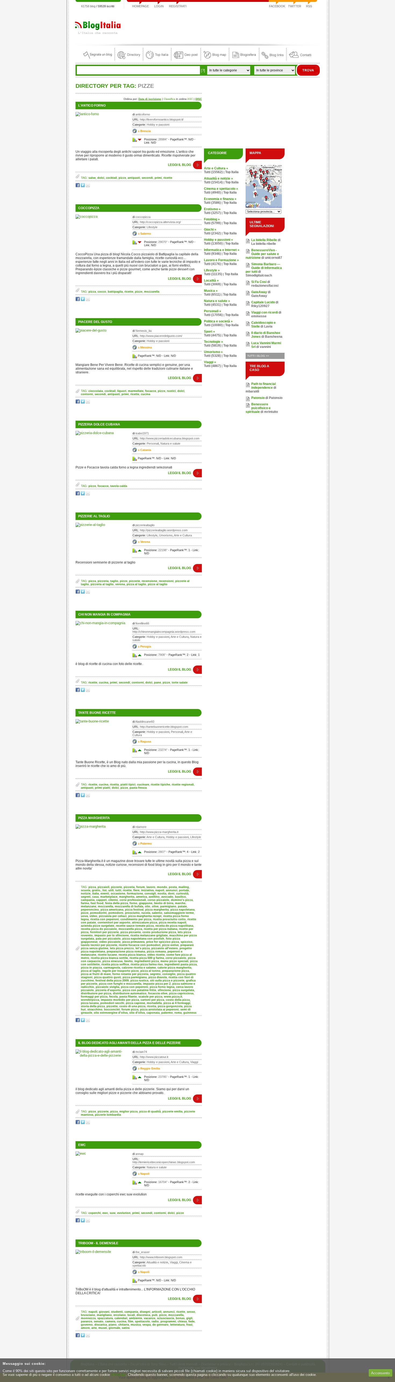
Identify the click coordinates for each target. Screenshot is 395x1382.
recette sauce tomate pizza (135, 925)
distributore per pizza (96, 993)
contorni (87, 394)
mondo (162, 887)
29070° (162, 241)
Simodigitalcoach (259, 275)
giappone (145, 903)
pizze (122, 177)
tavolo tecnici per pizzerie (99, 945)
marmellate (135, 390)
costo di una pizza (132, 1006)
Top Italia (232, 172)
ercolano (119, 1314)
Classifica (169, 98)
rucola (145, 912)
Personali (153, 443)
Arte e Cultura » (216, 168)
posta (173, 887)
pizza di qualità (150, 1111)
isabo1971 (142, 433)
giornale (114, 1327)
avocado (167, 896)
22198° (162, 550)
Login (159, 6)
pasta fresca (138, 787)
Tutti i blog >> (258, 355)
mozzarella (151, 291)
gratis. (96, 890)
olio (147, 906)
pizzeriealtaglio (145, 525)
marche (180, 903)
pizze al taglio (157, 584)
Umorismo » (213, 352)
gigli (189, 1318)
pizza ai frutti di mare (96, 974)
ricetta (114, 784)
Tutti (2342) (212, 233)
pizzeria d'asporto (108, 990)
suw (113, 1212)
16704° (162, 1182)
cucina (145, 394)
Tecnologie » (213, 342)
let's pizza (142, 948)
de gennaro (160, 1324)
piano (113, 1324)
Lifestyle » (212, 270)
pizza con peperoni (134, 986)
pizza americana (111, 909)
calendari (120, 1318)
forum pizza (129, 1009)
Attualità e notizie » (218, 178)
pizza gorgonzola (170, 1006)
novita (161, 893)
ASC (190, 98)
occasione (118, 893)
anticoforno (142, 114)
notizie (86, 893)
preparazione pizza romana (126, 951)
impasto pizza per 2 (157, 983)
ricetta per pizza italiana (160, 928)
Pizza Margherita (94, 818)
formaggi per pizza (94, 996)
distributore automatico (129, 993)
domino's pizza (182, 899)
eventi (104, 893)
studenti (117, 1311)
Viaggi (194, 1062)
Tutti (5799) (212, 223)
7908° (162, 654)
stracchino (94, 1009)
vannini (265, 347)
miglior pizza (128, 1111)
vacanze (149, 1318)
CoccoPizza (88, 208)
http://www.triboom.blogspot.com (161, 1257)
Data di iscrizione (149, 98)
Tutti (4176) (212, 264)
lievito (128, 961)
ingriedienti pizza (146, 961)
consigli (150, 893)
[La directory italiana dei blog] (128, 59)
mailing (183, 887)
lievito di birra (163, 903)
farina (85, 903)
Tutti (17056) (213, 315)
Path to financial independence (263, 386)
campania (88, 899)
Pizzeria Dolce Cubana (99, 424)
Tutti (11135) (213, 274)
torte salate (180, 682)
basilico (180, 896)
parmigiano (168, 906)
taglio (114, 581)
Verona (145, 541)
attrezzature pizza (144, 922)
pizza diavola (157, 977)
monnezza (88, 1318)
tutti (118, 890)
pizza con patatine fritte (139, 990)
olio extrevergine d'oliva (111, 1012)
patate (182, 906)
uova (84, 916)
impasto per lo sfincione (111, 935)
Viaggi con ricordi (264, 312)
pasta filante (128, 996)
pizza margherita (157, 909)
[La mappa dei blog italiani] (214, 59)
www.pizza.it (173, 996)
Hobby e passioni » (218, 240)
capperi (101, 899)
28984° (162, 139)
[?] (203, 70)
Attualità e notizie (157, 1262)
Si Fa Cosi (259, 282)
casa (95, 896)
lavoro (150, 887)
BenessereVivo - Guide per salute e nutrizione (262, 254)
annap (139, 1153)
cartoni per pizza (152, 999)
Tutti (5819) (212, 345)
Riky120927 (260, 306)
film (130, 1321)
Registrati (177, 6)
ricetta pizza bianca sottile (109, 957)
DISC (198, 98)
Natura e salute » (217, 301)
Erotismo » (212, 209)
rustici (171, 390)
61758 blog (88, 6)
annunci (171, 890)
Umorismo (166, 535)
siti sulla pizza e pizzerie (167, 980)
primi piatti (102, 787)
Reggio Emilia (150, 1068)
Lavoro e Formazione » (221, 260)
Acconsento (380, 1373)
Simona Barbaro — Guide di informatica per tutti (264, 268)
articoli (156, 1311)
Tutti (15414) (213, 182)
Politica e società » (218, 321)
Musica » (211, 291)
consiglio (168, 974)
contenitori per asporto (114, 922)
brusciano (88, 1314)
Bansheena (273, 337)
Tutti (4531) (212, 305)
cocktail (111, 177)
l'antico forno (92, 105)
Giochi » (210, 229)
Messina (146, 347)
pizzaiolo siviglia (107, 986)
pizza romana (156, 951)
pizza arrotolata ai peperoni (159, 1009)
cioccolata (95, 390)
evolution (124, 1212)
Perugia (145, 646)
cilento (113, 899)
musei (102, 1327)
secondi (147, 177)
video (93, 916)
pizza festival (134, 909)
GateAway (259, 292)
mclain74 (141, 1051)
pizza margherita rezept (144, 916)
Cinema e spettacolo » (221, 189)
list (104, 890)
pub (154, 1314)
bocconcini (112, 1009)
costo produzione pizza (159, 932)
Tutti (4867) (212, 366)
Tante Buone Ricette (97, 713)
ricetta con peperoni (104, 919)
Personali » (212, 311)
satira (126, 1327)
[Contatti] (300, 59)
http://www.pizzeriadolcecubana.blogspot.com (169, 438)
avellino (154, 896)
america (141, 896)
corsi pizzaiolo (176, 957)
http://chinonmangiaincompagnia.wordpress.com (163, 631)
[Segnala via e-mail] (88, 186)
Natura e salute (170, 443)
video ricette (156, 954)
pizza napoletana (182, 909)
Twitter (294, 6)
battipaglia (115, 291)
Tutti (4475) (212, 335)
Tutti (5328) (212, 356)
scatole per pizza (150, 996)
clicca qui (118, 1375)
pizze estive (170, 945)
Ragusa (145, 741)
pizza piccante (130, 932)
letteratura (177, 1324)
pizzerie (134, 581)
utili (111, 890)
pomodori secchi (112, 1003)
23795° (162, 1076)
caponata (153, 1012)
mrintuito (271, 412)
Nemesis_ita (143, 330)
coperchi (94, 1212)
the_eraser (142, 1252)
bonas (180, 1318)
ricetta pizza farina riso (147, 964)
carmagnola (111, 967)
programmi (168, 1321)
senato (98, 1321)
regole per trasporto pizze (120, 970)
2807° (162, 851)
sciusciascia (165, 1318)
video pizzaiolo (110, 941)
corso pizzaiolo (158, 899)
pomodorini (98, 912)
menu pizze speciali (174, 961)
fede (191, 1321)
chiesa (182, 1321)
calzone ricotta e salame (139, 967)
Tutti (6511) (212, 294)
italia (95, 893)
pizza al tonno (150, 970)
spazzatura (105, 1318)
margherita (126, 896)
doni (171, 893)
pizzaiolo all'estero (164, 948)
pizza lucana (90, 1003)
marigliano (104, 1314)
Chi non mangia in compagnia (104, 614)
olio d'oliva (137, 1012)
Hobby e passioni (158, 124)
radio (155, 1321)
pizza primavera (133, 941)
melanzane (88, 906)
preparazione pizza (175, 970)
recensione (149, 581)
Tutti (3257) (212, 213)
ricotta (151, 1006)
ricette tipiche (160, 784)
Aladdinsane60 (144, 721)
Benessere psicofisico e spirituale (258, 408)
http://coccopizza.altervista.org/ (160, 222)
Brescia (145, 131)
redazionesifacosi (264, 286)
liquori (121, 390)
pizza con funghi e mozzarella (120, 983)
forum (140, 887)
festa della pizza (116, 903)
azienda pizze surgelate (97, 925)
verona (120, 584)
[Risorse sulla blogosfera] (244, 59)
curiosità (182, 893)
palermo (167, 1012)
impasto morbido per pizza (120, 999)
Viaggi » (210, 362)
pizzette (112, 1006)
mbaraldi (252, 391)
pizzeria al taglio (102, 584)
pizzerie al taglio (94, 516)
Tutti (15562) (213, 172)
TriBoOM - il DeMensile (98, 1243)
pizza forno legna (162, 986)
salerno (157, 912)
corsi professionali (133, 899)
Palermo (146, 843)
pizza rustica (139, 980)
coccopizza (142, 217)
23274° (162, 749)
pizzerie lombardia (108, 1114)
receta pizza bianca (132, 954)
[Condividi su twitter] (83, 186)
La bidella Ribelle (264, 240)
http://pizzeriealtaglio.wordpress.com (164, 530)
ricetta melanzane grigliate (149, 935)
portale (184, 890)
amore (85, 1327)
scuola (85, 890)
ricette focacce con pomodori (139, 945)
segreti (86, 896)
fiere (136, 890)
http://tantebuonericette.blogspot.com (164, 726)
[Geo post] (186, 59)
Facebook (277, 6)
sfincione (164, 990)
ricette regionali (183, 784)
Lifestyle (152, 227)
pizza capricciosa (181, 993)
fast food (97, 903)
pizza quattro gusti (107, 977)
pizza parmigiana (135, 977)
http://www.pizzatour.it (154, 1057)
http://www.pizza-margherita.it (159, 832)
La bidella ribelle (263, 244)
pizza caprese (135, 1003)
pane (157, 682)
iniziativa (147, 890)
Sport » (209, 331)
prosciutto (132, 912)
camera (110, 1321)
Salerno (145, 233)
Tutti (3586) (212, 203)
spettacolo (142, 1321)
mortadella (154, 1003)
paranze (86, 1321)
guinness (189, 1012)
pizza (92, 291)
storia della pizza (93, 1006)
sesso (191, 1311)
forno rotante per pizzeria (130, 974)
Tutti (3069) (212, 284)
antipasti (134, 177)
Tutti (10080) (213, 325)
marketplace (108, 896)
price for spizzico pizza (162, 941)
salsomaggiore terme (179, 912)
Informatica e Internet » (221, 250)
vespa (146, 1324)
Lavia (268, 326)
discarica (100, 1324)
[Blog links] (273, 59)
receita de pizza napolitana (174, 925)
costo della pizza (178, 999)
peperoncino (90, 909)
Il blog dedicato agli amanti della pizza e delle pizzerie (129, 1043)
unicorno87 (273, 258)
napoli (159, 890)
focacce (150, 390)
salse (92, 177)
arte (94, 1327)
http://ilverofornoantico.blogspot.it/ (162, 119)
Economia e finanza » (220, 199)
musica (136, 1324)
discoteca (143, 1314)
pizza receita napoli (172, 922)
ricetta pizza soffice (115, 964)
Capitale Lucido (263, 302)
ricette (167, 177)
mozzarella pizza (130, 928)
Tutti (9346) (212, 254)
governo (87, 1324)
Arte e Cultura (183, 535)
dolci (100, 177)
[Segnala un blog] (98, 59)
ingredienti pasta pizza (180, 964)
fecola (113, 996)
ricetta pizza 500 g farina (147, 957)
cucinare (143, 784)
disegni (145, 1311)
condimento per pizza (135, 919)
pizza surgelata (183, 990)
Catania (145, 450)
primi (158, 177)
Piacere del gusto (95, 322)
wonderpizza (90, 999)
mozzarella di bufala (129, 906)
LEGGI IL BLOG (179, 165)
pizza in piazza (91, 967)
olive (155, 906)
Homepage (140, 6)
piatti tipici (127, 784)
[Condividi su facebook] (78, 186)
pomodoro (115, 912)
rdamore (140, 826)
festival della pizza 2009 (112, 980)
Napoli (144, 1173)
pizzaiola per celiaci (113, 916)
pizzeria (103, 581)
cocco (102, 291)
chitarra (123, 1324)
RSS (309, 6)
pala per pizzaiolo (108, 938)
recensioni (166, 581)
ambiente (135, 1318)
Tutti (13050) (213, 243)
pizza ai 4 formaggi (176, 1003)
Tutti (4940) (212, 192)
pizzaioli (103, 887)
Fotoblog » (212, 219)
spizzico (186, 941)
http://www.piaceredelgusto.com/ (161, 335)
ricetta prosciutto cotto (169, 919)
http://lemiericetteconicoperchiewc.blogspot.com (163, 1162)
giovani (104, 1311)
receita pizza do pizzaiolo (99, 928)
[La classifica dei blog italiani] (157, 59)
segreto (155, 974)
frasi (189, 1324)
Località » (211, 280)
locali (131, 1314)
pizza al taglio (136, 584)
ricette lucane (107, 954)
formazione (135, 893)
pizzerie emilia (172, 1111)
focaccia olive (157, 993)
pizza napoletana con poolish (143, 938)
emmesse (259, 316)
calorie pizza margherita (174, 967)
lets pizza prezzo (122, 948)
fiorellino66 (142, 623)
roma (178, 1012)
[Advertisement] (222, 25)
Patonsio (258, 398)
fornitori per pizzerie (104, 932)
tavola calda (118, 486)
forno (133, 903)
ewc (82, 1145)
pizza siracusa (112, 961)
